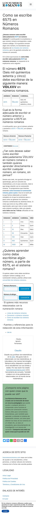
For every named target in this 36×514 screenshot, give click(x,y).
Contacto (6, 496)
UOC (13, 357)
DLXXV (15, 102)
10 (13, 229)
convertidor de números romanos (14, 280)
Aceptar (5, 511)
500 (13, 241)
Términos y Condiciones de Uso (14, 484)
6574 (5, 140)
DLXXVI (27, 140)
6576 (20, 140)
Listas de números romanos (17, 313)
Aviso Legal (7, 475)
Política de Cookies (9, 481)
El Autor (5, 499)
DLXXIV (12, 140)
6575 (17, 37)
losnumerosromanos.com (15, 370)
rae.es (9, 332)
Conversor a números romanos (18, 315)
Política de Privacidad (10, 478)
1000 (14, 244)
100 (13, 237)
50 (13, 233)
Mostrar (15, 146)
